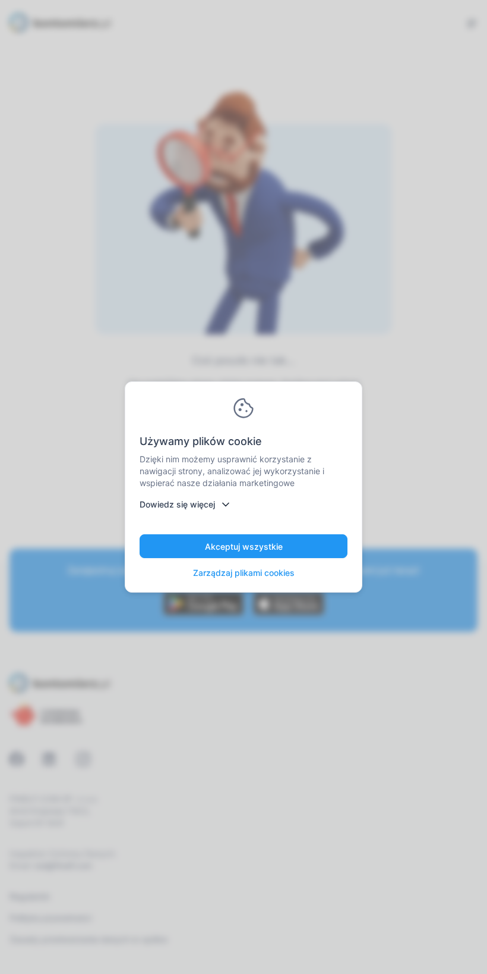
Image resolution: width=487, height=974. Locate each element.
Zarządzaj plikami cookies (244, 573)
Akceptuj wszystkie (244, 546)
